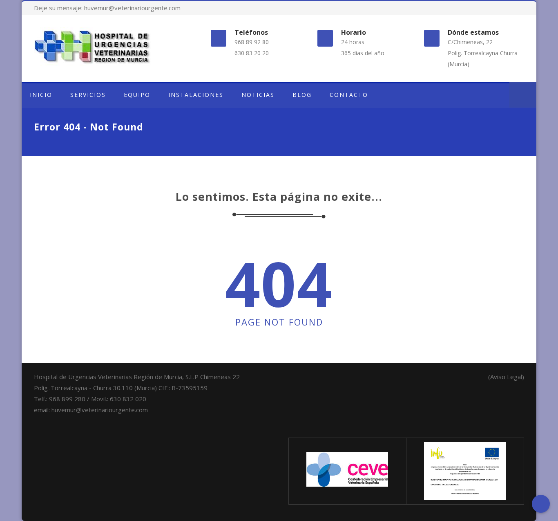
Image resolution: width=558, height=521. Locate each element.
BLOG (302, 95)
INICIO (41, 95)
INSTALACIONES (195, 95)
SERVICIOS (88, 95)
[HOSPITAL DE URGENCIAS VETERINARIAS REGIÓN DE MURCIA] (109, 46)
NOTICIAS (258, 95)
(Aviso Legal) (506, 377)
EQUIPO (137, 95)
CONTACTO (349, 95)
